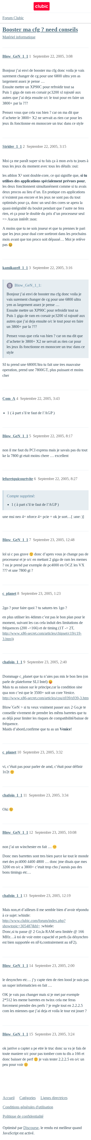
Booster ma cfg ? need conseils (40, 29)
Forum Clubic (13, 18)
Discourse (31, 1128)
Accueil (9, 1098)
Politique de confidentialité (23, 1116)
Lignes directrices (54, 1098)
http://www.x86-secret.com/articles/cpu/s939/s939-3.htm (45, 698)
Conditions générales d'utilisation (28, 1107)
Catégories (27, 1098)
